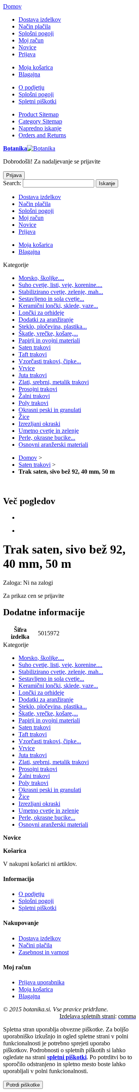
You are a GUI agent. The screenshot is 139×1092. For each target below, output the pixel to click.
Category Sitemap (40, 121)
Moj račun (31, 40)
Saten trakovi (35, 464)
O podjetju (31, 87)
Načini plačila (35, 945)
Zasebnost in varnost (44, 952)
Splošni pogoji (36, 33)
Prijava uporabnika (41, 982)
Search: (12, 183)
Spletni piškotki (37, 101)
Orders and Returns (42, 135)
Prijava (27, 54)
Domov (12, 6)
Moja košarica (36, 67)
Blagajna (29, 74)
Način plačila (35, 26)
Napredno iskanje (40, 128)
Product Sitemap (39, 114)
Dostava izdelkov (40, 19)
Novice (27, 47)
